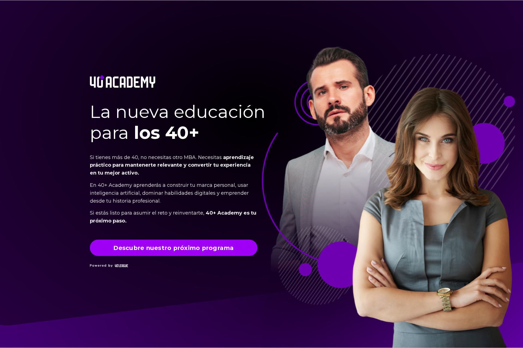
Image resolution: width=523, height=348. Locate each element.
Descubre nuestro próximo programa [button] (173, 247)
